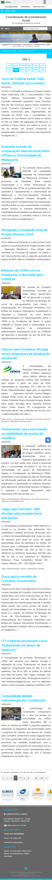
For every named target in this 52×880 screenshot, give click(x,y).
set (22, 70)
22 (36, 778)
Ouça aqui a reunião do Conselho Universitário (19, 578)
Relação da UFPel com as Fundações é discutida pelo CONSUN (22, 274)
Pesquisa (5, 421)
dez (42, 70)
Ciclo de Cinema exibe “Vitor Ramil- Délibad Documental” (23, 80)
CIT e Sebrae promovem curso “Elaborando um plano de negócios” (24, 645)
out (29, 70)
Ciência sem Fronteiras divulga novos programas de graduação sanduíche (25, 353)
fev (16, 65)
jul (9, 70)
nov (36, 70)
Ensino (47, 419)
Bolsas (41, 569)
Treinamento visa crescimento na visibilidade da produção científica (24, 433)
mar (23, 65)
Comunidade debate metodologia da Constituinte (23, 697)
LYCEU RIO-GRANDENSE (14, 834)
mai (36, 65)
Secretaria (8, 856)
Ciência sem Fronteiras (23, 419)
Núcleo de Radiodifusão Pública (16, 853)
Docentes (39, 419)
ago (16, 70)
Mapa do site (39, 6)
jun (42, 65)
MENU (6, 28)
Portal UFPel (10, 11)
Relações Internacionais (20, 421)
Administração (13, 499)
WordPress (30, 874)
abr (29, 65)
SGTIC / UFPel (34, 876)
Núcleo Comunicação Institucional (17, 851)
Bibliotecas (25, 499)
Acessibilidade (11, 6)
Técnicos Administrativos (12, 501)
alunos (9, 419)
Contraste (26, 6)
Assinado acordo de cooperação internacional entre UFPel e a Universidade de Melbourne (25, 153)
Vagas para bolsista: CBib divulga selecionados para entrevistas (21, 513)
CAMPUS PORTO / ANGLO (16, 814)
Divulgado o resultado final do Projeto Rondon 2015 (24, 231)
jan (9, 65)
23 (42, 778)
